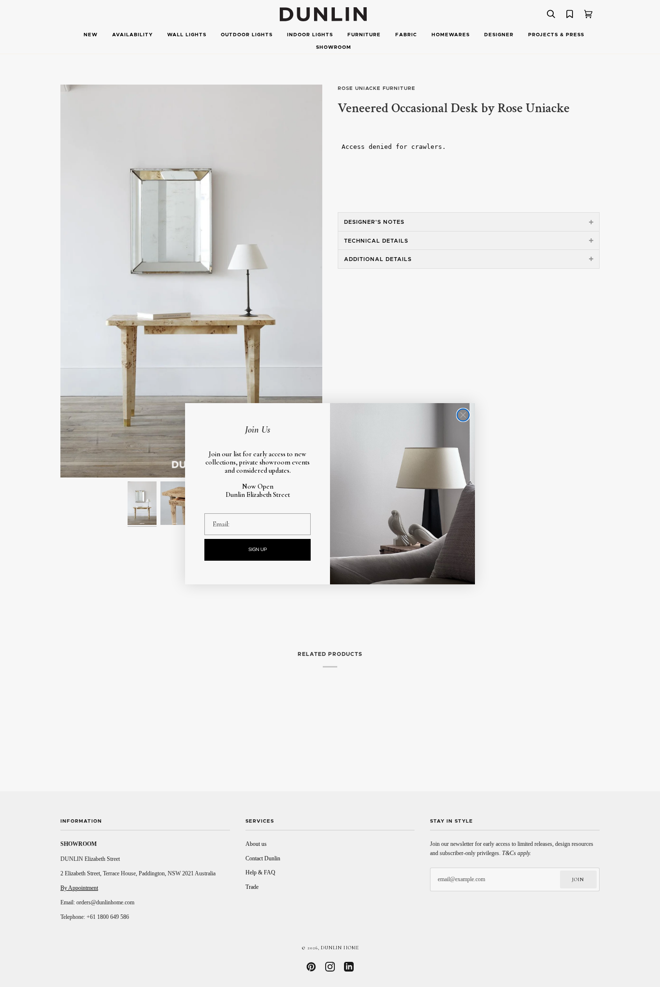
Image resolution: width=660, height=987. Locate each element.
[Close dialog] (463, 415)
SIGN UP (257, 549)
